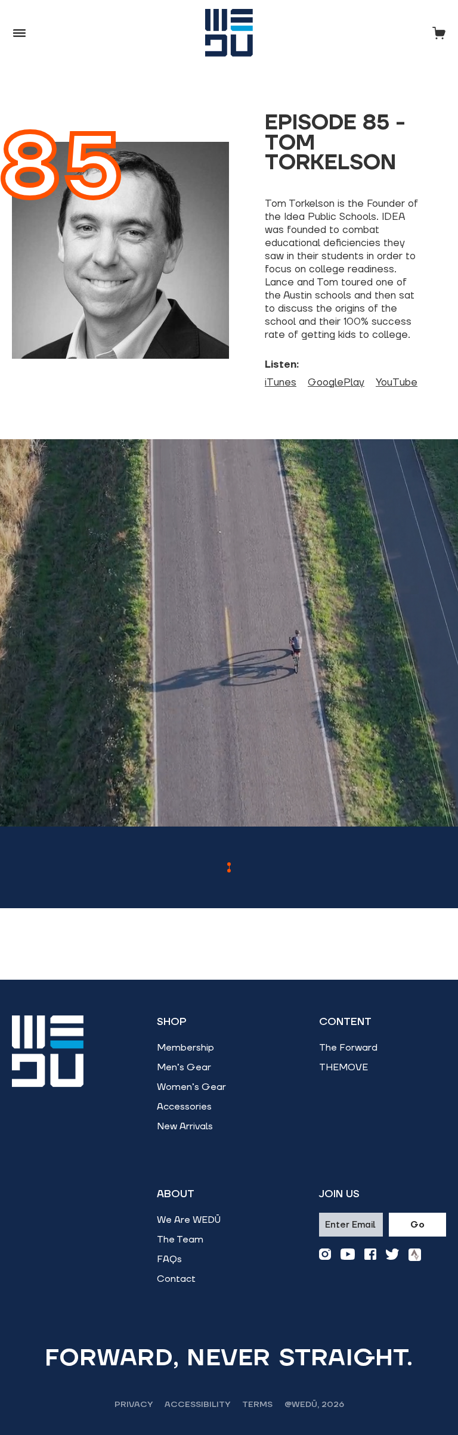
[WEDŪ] (229, 33)
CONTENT (345, 1022)
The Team (180, 1239)
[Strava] (415, 1254)
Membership (185, 1048)
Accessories (184, 1107)
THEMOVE (343, 1067)
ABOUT (175, 1194)
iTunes (280, 382)
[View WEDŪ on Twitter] (392, 1254)
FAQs (169, 1259)
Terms (257, 1404)
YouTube (396, 382)
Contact (176, 1279)
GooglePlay (336, 382)
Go (417, 1225)
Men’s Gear (184, 1067)
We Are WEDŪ (189, 1220)
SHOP (172, 1022)
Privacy (133, 1404)
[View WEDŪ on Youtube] (348, 1254)
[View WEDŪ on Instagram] (325, 1254)
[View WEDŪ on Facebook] (370, 1254)
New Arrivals (185, 1126)
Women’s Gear (191, 1087)
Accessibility (197, 1404)
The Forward (348, 1048)
